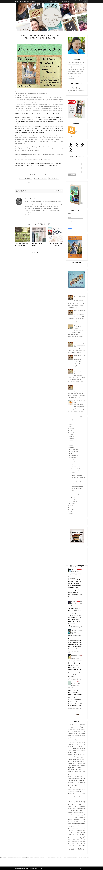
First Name (70, 166)
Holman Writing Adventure (76, 780)
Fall (72, 771)
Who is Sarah (66, 1)
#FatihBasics (82, 724)
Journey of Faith (25, 1)
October (73, 453)
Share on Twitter (41, 178)
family (76, 771)
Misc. (83, 795)
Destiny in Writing (55, 1)
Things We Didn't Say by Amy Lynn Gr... (55, 244)
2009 (71, 511)
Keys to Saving (82, 786)
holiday (83, 778)
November (73, 451)
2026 (71, 420)
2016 (71, 441)
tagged (80, 823)
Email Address (74, 162)
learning (70, 789)
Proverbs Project (77, 812)
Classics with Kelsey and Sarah (77, 761)
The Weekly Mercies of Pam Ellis (76, 832)
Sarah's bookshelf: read (79, 566)
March (72, 499)
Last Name (70, 170)
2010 (71, 509)
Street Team (82, 821)
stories (77, 821)
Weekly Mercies (75, 841)
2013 (71, 447)
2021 (71, 430)
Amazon (36, 159)
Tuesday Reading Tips (79, 836)
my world (79, 803)
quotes (83, 812)
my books (79, 799)
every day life (76, 768)
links (74, 789)
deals (84, 763)
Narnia (76, 806)
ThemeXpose (40, 868)
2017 (71, 438)
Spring (74, 821)
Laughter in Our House (74, 787)
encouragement (72, 765)
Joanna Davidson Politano (76, 633)
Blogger (83, 1)
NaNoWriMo (71, 806)
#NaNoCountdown (72, 726)
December (73, 449)
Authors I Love (79, 754)
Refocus (75, 814)
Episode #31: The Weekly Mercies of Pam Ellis (78, 326)
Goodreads (48, 159)
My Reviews (49, 182)
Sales (74, 815)
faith (72, 769)
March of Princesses (79, 793)
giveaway (79, 776)
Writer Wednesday (80, 847)
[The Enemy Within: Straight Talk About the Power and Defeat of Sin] (70, 571)
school (69, 817)
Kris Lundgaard (72, 578)
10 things (79, 726)
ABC (78, 744)
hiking (76, 778)
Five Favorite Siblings (79, 343)
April (72, 497)
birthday (70, 756)
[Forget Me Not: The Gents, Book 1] (70, 604)
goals (84, 776)
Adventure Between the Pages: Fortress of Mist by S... (78, 477)
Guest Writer (71, 778)
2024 (71, 424)
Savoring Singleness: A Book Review (22, 244)
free (84, 774)
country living (72, 763)
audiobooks (83, 750)
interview (83, 784)
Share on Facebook (26, 178)
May (72, 464)
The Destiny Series (73, 828)
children (74, 757)
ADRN (84, 744)
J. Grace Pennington (75, 658)
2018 (71, 436)
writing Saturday (76, 849)
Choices (78, 757)
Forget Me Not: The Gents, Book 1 (76, 603)
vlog (81, 838)
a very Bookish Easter (77, 739)
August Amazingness (74, 752)
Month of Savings (73, 797)
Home (16, 1)
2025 (71, 422)
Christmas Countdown (73, 759)
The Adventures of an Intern (78, 826)
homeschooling (77, 784)
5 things (78, 731)
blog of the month (77, 756)
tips (80, 834)
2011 (70, 507)
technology (76, 825)
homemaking (70, 782)
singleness (76, 819)
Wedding (79, 839)
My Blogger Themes (24, 868)
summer (69, 823)
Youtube (70, 151)
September (73, 455)
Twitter (76, 146)
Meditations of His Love (74, 795)
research (69, 815)
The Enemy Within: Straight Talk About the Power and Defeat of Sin (74, 573)
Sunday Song (74, 823)
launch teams (82, 787)
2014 (71, 445)
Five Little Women (78, 774)
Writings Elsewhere (72, 851)
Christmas (83, 757)
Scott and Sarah (75, 817)
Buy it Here (18, 91)
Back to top (83, 868)
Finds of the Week (75, 466)
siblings (70, 819)
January (73, 503)
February (73, 501)
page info (78, 808)
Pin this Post (54, 178)
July (72, 459)
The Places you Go (80, 830)
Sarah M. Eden (71, 606)
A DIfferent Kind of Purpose (79, 735)
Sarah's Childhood (80, 815)
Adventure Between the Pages (40, 1)
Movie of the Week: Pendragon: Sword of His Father (77, 470)
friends (70, 776)
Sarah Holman (30, 198)
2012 (71, 505)
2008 (71, 513)
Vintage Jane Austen (73, 838)
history (79, 778)
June (72, 462)
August (72, 457)
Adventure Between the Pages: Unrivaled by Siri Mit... (77, 488)
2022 (71, 428)
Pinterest (83, 146)
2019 (71, 434)
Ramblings (70, 814)
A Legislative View (72, 737)
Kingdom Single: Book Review (39, 244)
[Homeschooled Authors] (77, 542)
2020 (71, 432)
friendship (75, 776)
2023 (71, 426)
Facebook (71, 146)
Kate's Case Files (73, 786)
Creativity (80, 763)
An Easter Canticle (75, 750)
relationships (82, 814)
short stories (82, 817)
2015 (71, 443)
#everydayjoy (70, 724)
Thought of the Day (73, 834)
